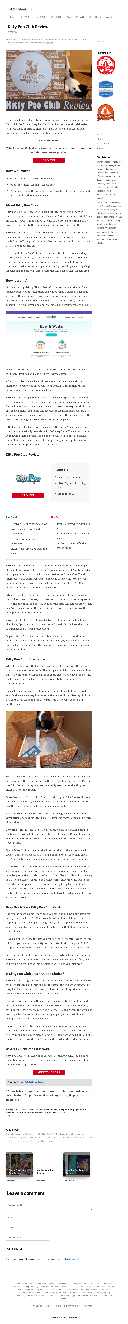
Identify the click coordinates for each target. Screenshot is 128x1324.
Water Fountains (75, 17)
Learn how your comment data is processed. (60, 1259)
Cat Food (41, 17)
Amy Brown (12, 1130)
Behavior (26, 17)
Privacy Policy (103, 143)
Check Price (48, 160)
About (99, 134)
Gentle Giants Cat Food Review (18, 1171)
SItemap (100, 148)
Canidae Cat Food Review (75, 1171)
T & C (99, 138)
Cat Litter (56, 17)
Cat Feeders (95, 17)
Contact (100, 129)
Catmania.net (102, 202)
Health (12, 17)
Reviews (12, 32)
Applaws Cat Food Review (46, 1171)
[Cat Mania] (18, 10)
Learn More (49, 43)
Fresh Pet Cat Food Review (31, 1082)
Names (108, 17)
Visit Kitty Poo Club (49, 1072)
